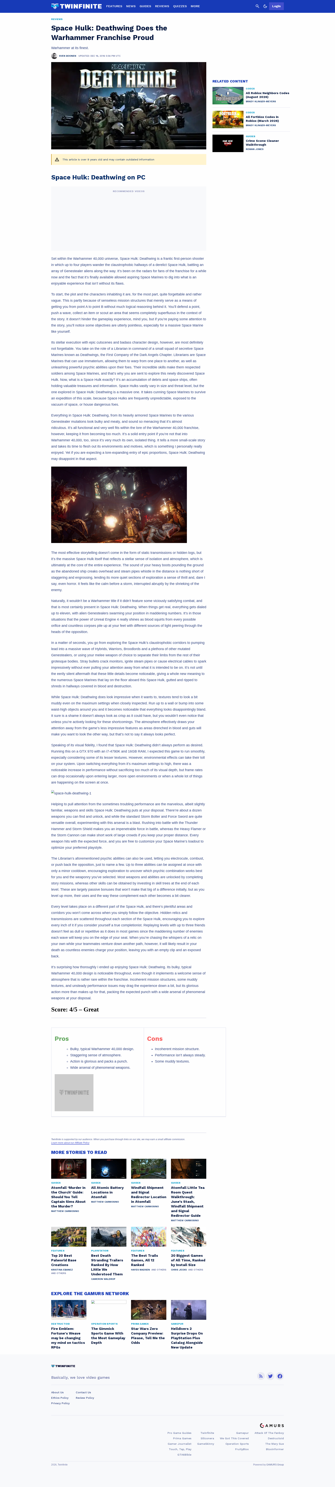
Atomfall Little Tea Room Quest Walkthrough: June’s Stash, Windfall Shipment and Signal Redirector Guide (188, 1202)
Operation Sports (237, 1443)
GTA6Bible (184, 1454)
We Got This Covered (234, 1438)
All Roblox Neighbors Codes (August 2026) (267, 95)
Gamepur (242, 1432)
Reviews (162, 6)
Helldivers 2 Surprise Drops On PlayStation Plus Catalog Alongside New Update (187, 1338)
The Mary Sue (274, 1443)
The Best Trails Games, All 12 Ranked (144, 1260)
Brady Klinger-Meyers (261, 101)
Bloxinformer (275, 1449)
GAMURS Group (275, 1464)
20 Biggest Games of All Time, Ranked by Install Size (188, 1260)
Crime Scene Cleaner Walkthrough (262, 142)
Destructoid (276, 1438)
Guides (145, 6)
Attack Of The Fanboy (269, 1432)
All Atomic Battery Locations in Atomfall (107, 1192)
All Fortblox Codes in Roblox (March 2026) (262, 119)
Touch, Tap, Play (180, 1449)
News (131, 6)
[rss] (261, 1376)
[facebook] (280, 1376)
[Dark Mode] (265, 6)
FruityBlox (242, 1449)
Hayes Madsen (140, 1269)
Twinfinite (207, 1432)
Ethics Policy (59, 1397)
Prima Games (182, 1438)
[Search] (257, 6)
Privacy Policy (60, 1403)
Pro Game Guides (179, 1432)
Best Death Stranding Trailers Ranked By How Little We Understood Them (107, 1264)
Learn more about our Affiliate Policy (70, 1142)
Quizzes (180, 6)
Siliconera (207, 1438)
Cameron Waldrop (103, 1279)
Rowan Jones (254, 149)
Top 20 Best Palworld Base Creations (63, 1260)
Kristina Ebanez (62, 1269)
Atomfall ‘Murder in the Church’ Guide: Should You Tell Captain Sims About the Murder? (68, 1197)
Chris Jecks (179, 1269)
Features (114, 6)
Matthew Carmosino (65, 1211)
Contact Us (83, 1392)
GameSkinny (205, 1443)
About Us (57, 1392)
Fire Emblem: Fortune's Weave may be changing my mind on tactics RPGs (68, 1338)
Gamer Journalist (179, 1443)
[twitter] (270, 1376)
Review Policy (85, 1397)
